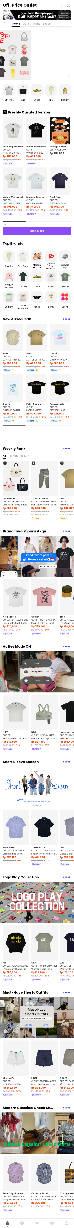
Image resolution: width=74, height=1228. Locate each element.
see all (67, 448)
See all (67, 319)
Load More (37, 231)
